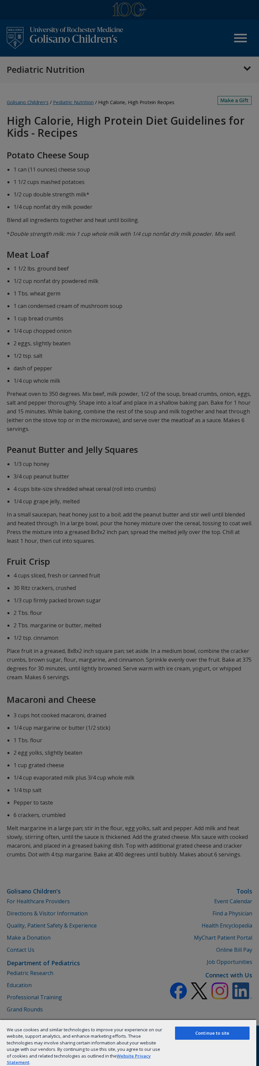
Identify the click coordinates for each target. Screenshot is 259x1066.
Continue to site (212, 1033)
